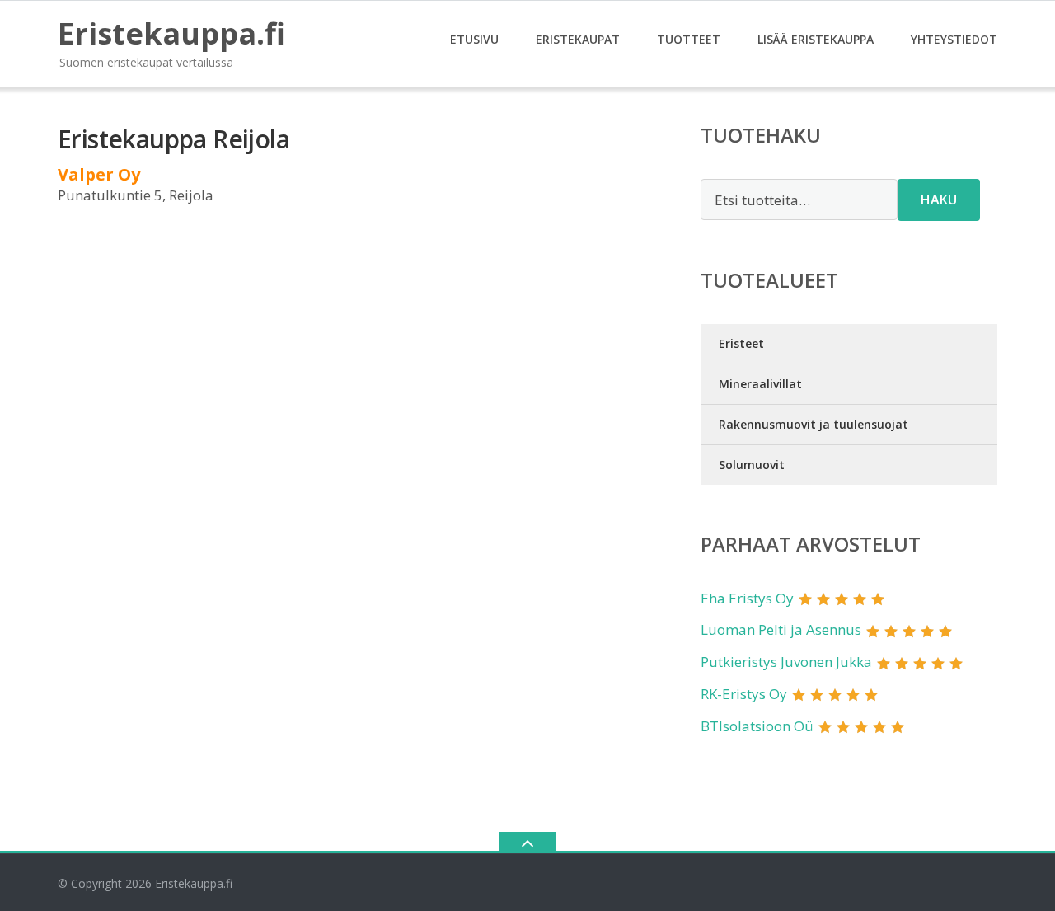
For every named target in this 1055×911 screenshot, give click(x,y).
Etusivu (474, 39)
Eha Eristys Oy (747, 598)
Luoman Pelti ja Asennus (781, 629)
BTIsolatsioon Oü (757, 725)
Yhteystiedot (954, 39)
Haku (939, 199)
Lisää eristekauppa (815, 39)
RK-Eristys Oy (744, 693)
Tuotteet (688, 39)
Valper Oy (99, 174)
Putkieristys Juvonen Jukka (786, 661)
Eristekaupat (578, 39)
